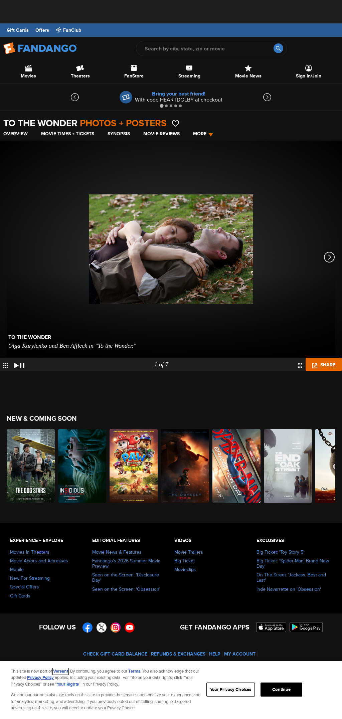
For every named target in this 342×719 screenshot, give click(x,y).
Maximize (300, 365)
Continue (281, 689)
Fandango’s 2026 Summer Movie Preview (126, 563)
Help (214, 654)
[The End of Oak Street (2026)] (288, 466)
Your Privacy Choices (230, 689)
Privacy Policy (40, 677)
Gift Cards (18, 30)
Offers (42, 30)
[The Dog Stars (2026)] (31, 466)
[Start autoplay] (19, 364)
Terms (134, 671)
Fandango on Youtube (130, 627)
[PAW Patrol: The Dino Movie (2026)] (134, 466)
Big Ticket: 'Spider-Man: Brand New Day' (292, 563)
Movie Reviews (161, 133)
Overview (15, 133)
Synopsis (119, 133)
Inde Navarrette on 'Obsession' (288, 589)
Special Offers (24, 586)
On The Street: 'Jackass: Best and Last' (291, 577)
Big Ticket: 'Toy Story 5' (280, 552)
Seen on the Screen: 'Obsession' (126, 589)
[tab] (161, 106)
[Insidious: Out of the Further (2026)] (82, 466)
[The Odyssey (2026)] (185, 466)
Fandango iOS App (271, 627)
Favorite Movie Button (175, 123)
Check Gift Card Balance (115, 654)
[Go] (278, 48)
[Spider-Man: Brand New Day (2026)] (236, 466)
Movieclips (185, 569)
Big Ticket (184, 560)
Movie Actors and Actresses (39, 560)
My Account (239, 654)
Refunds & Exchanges (178, 654)
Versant (60, 671)
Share (327, 364)
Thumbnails (5, 365)
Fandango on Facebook (87, 627)
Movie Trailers (188, 552)
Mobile (17, 569)
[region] (171, 690)
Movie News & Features (117, 552)
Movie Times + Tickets (67, 133)
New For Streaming (30, 578)
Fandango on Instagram (116, 627)
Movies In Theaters (29, 552)
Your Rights (68, 684)
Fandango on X (102, 627)
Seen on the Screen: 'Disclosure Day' (125, 577)
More (199, 133)
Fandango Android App (306, 627)
